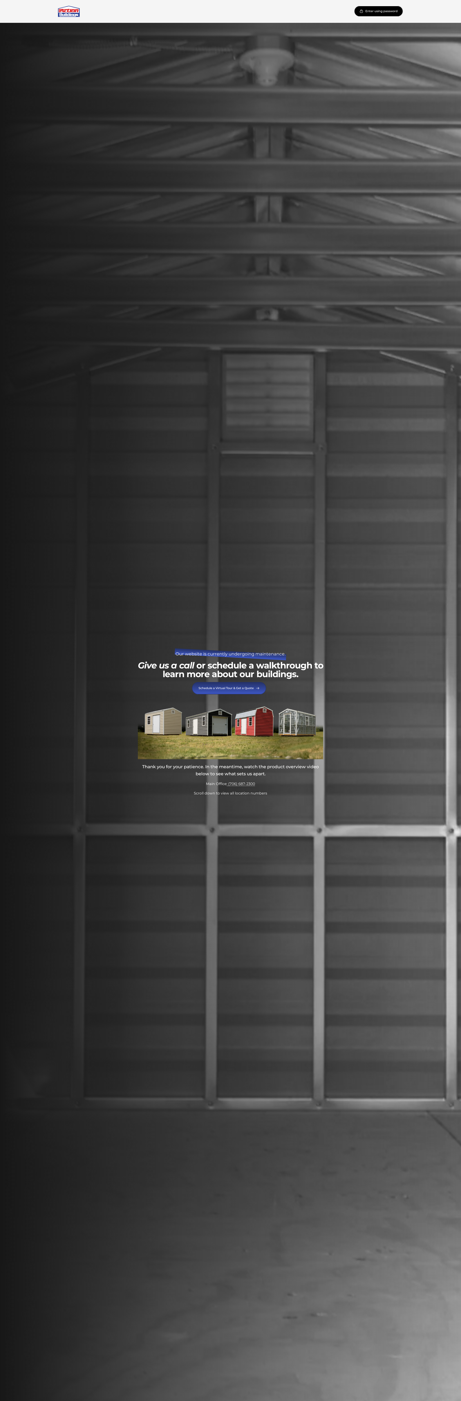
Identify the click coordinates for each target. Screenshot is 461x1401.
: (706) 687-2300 (241, 784)
